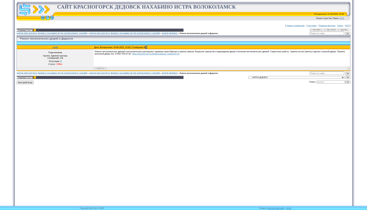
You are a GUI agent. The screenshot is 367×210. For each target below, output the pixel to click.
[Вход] (52, 20)
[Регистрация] (48, 20)
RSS (342, 18)
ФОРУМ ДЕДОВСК (170, 33)
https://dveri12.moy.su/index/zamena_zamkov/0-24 (155, 54)
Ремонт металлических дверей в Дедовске (199, 33)
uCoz (289, 208)
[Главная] (43, 20)
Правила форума (326, 25)
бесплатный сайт (276, 208)
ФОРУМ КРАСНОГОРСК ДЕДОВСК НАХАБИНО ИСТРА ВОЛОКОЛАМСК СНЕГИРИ (52, 33)
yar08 (55, 47)
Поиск (340, 25)
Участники (311, 25)
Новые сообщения (295, 25)
